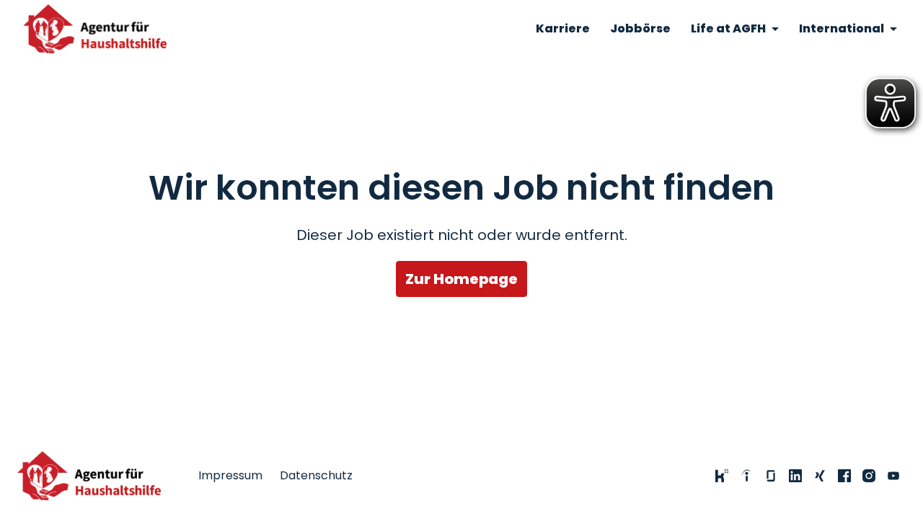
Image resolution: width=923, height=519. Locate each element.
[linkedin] (795, 475)
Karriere (563, 28)
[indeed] (746, 475)
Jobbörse (640, 28)
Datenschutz (316, 475)
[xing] (820, 475)
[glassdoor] (771, 475)
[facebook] (844, 475)
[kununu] (722, 475)
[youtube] (893, 475)
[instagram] (869, 475)
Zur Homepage (461, 279)
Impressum (230, 475)
